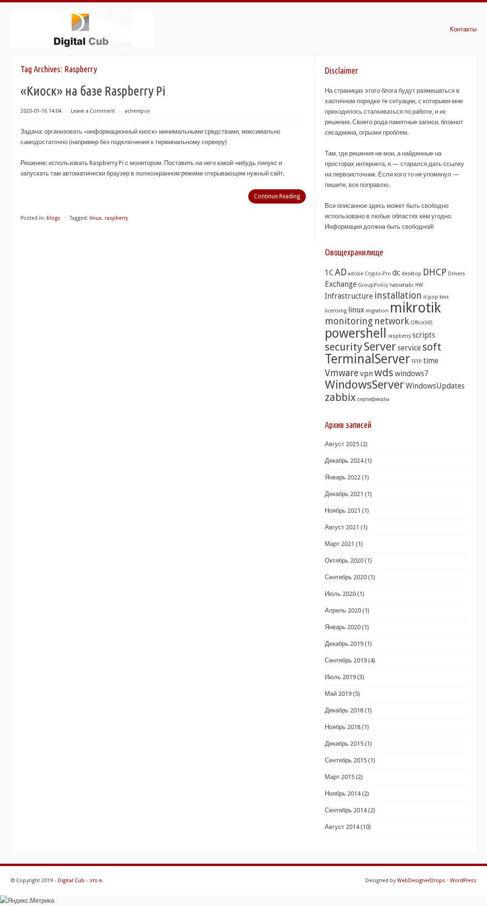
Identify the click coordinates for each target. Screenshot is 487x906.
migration (377, 311)
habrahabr (402, 285)
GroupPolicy (373, 285)
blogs (53, 218)
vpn (366, 373)
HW (419, 285)
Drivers (456, 274)
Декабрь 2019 (344, 643)
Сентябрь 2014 (346, 810)
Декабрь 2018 (344, 710)
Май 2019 (338, 693)
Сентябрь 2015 (346, 760)
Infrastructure (349, 296)
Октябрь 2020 (344, 560)
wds (383, 372)
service (409, 347)
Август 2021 (342, 527)
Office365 (421, 323)
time (430, 360)
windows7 (412, 373)
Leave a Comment (93, 111)
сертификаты (373, 399)
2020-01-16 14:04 (40, 111)
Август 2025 (342, 444)
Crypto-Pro (378, 274)
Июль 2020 (340, 593)
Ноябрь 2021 (342, 510)
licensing (336, 311)
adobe (355, 274)
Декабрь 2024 (344, 460)
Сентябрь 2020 (346, 577)
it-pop (430, 297)
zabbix (340, 397)
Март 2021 (339, 543)
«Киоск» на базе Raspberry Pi (93, 90)
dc (396, 272)
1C (329, 272)
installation (398, 295)
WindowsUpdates (435, 385)
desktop (411, 274)
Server (380, 346)
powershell (356, 333)
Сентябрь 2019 (346, 660)
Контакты (463, 29)
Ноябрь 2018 (342, 727)
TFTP (416, 362)
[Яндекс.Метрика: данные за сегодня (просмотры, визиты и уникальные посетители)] (27, 901)
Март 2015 (339, 776)
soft (431, 347)
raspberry (116, 218)
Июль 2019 (340, 677)
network (391, 321)
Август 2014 (342, 826)
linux (95, 218)
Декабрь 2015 (344, 743)
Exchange (341, 284)
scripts (423, 335)
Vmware (342, 373)
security (343, 347)
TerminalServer (367, 358)
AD (341, 272)
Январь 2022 (342, 477)
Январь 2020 (342, 627)
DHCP (435, 272)
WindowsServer (364, 384)
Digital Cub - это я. (80, 880)
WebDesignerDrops (421, 880)
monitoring (349, 321)
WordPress (463, 880)
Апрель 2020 (343, 610)
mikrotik (415, 308)
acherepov (137, 111)
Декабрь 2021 (344, 493)
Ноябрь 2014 (342, 793)
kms (444, 297)
